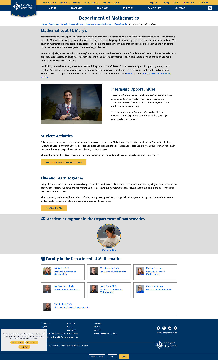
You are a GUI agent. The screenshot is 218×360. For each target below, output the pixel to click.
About (52, 8)
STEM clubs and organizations (64, 162)
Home (44, 24)
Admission (102, 8)
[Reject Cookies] (44, 331)
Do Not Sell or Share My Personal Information (60, 337)
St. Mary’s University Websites (53, 333)
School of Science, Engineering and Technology (91, 24)
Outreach (180, 8)
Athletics (128, 8)
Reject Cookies (31, 342)
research (130, 74)
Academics (76, 8)
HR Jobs (44, 327)
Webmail (97, 330)
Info (97, 356)
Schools (64, 24)
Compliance (46, 323)
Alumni (76, 3)
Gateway (97, 323)
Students (65, 3)
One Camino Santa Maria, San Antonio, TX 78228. (69, 345)
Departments (120, 24)
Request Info (188, 2)
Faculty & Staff (92, 3)
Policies (97, 327)
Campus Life (154, 8)
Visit (176, 2)
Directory (71, 323)
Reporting (71, 330)
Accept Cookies (17, 342)
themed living (54, 208)
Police (69, 327)
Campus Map (72, 333)
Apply (166, 2)
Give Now (203, 2)
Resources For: (49, 2)
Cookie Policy (24, 347)
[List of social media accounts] (165, 328)
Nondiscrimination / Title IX (105, 333)
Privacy (44, 330)
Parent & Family (111, 3)
